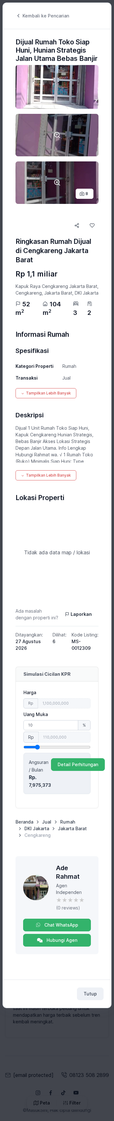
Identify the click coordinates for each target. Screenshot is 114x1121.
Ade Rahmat (67, 872)
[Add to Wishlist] (92, 225)
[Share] (77, 225)
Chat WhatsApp (60, 925)
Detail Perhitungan (78, 764)
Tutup (90, 993)
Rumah (67, 821)
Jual (46, 821)
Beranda (24, 821)
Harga (29, 692)
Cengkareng (37, 835)
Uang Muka (35, 714)
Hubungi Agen (61, 940)
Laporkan (81, 614)
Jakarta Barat (72, 828)
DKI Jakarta (36, 828)
